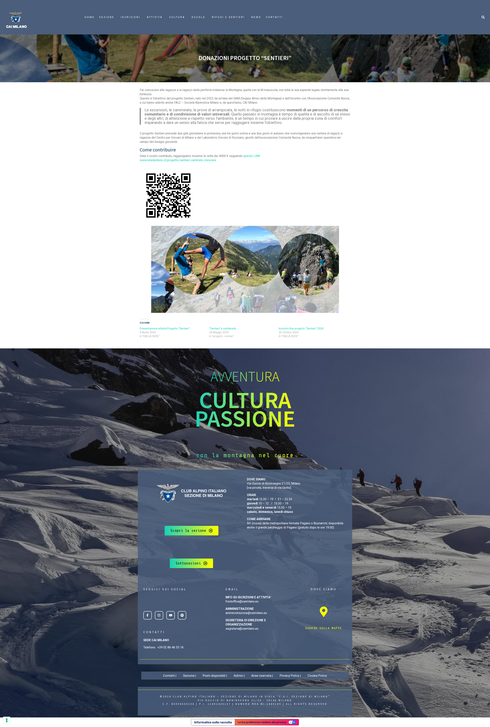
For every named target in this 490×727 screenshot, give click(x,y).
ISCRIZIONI (130, 17)
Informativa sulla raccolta (213, 722)
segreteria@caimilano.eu (241, 628)
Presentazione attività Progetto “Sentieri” (165, 328)
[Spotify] (182, 615)
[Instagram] (159, 615)
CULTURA (177, 17)
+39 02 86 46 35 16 (170, 647)
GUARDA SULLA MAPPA (323, 628)
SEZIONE (106, 17)
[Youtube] (170, 615)
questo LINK (251, 156)
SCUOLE (198, 17)
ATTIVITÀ (155, 17)
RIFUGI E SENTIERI (228, 17)
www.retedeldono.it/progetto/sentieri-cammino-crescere (178, 160)
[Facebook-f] (147, 615)
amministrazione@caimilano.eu (246, 613)
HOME (90, 17)
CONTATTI (274, 17)
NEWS (256, 17)
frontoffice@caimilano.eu (241, 601)
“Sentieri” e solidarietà (222, 328)
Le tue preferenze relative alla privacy (262, 722)
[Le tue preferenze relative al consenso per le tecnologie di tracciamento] (6, 720)
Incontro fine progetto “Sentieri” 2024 (301, 328)
